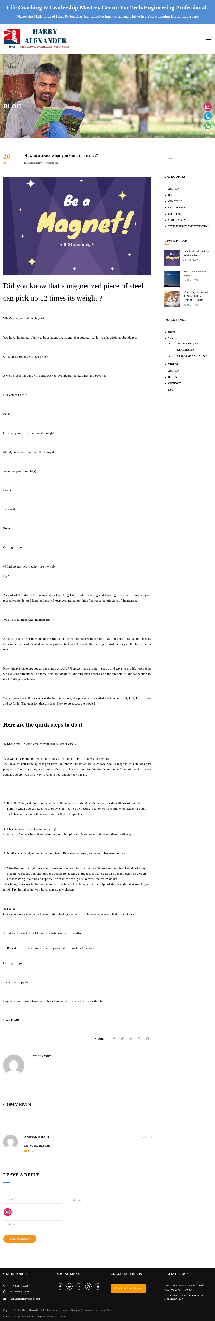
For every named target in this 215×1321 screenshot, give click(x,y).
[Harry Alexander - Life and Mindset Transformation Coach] (37, 41)
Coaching (175, 201)
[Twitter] (131, 1039)
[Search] (206, 158)
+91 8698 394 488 (19, 1286)
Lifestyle (175, 213)
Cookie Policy (26, 1316)
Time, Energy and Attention (188, 226)
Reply (28, 1151)
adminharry (35, 162)
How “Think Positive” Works (179, 1290)
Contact (174, 383)
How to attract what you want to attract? (184, 1285)
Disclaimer (60, 1316)
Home (172, 332)
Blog (171, 195)
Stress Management (192, 356)
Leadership (176, 207)
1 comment (51, 162)
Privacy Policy (10, 1316)
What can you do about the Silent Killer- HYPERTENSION (196, 296)
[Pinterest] (139, 1039)
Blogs (172, 377)
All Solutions (187, 343)
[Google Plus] (122, 1039)
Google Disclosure (44, 1316)
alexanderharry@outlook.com (25, 1298)
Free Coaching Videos (128, 1288)
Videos (173, 364)
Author (173, 188)
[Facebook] (114, 1039)
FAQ (170, 389)
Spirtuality (177, 220)
